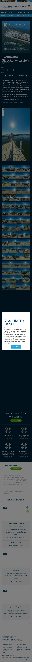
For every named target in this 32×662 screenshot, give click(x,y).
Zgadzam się (16, 346)
